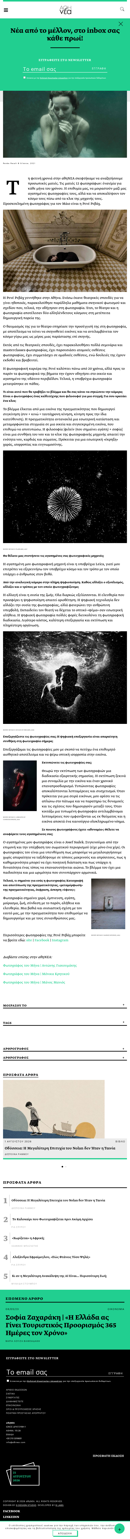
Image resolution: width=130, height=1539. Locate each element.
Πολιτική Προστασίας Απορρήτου (44, 1381)
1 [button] (62, 1166)
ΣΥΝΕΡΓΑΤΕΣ (13, 1397)
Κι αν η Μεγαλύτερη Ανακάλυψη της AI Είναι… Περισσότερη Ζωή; (59, 1276)
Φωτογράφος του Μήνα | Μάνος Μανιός (34, 982)
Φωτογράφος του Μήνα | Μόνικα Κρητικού (36, 974)
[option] (65, 1119)
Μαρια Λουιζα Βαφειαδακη (23, 1340)
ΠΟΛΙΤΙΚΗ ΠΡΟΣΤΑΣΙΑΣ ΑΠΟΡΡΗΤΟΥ (26, 1412)
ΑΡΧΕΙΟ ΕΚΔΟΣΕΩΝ (16, 1389)
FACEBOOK (11, 1511)
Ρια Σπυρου (19, 1226)
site (29, 940)
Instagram (60, 940)
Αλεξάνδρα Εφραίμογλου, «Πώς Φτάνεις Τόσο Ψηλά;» (51, 1257)
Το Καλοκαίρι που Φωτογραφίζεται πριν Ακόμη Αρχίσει (52, 1219)
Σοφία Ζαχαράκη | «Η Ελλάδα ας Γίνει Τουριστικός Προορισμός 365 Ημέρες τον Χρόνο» (61, 1325)
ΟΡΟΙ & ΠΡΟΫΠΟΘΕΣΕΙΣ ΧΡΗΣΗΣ (23, 1408)
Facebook (42, 940)
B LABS (60, 1504)
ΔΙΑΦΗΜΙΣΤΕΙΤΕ (14, 1401)
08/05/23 (12, 1309)
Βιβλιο (120, 1141)
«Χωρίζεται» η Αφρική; (28, 1238)
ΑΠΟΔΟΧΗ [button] (65, 1533)
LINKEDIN (11, 1517)
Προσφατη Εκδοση (108, 1456)
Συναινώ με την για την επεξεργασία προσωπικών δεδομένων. (60, 1381)
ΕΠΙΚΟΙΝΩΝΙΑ (13, 1405)
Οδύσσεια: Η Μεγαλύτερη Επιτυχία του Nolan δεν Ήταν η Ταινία (58, 1200)
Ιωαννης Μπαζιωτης (25, 1245)
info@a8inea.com (15, 1442)
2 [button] (66, 1166)
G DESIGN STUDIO (26, 1504)
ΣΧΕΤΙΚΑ (10, 1393)
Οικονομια (116, 1309)
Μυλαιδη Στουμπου (24, 1283)
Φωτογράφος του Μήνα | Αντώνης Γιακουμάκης (40, 965)
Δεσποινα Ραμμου (24, 1207)
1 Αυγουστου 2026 (18, 1141)
